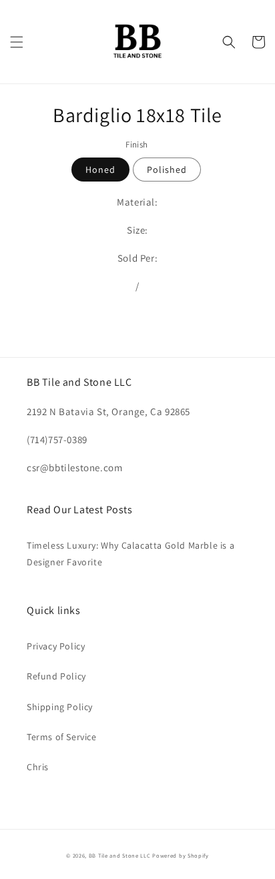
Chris (38, 767)
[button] (16, 42)
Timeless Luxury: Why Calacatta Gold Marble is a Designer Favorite (130, 553)
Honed (100, 170)
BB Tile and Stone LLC (120, 855)
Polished (167, 170)
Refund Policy (56, 676)
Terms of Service (62, 737)
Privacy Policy (56, 646)
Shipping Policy (60, 707)
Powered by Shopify (180, 855)
